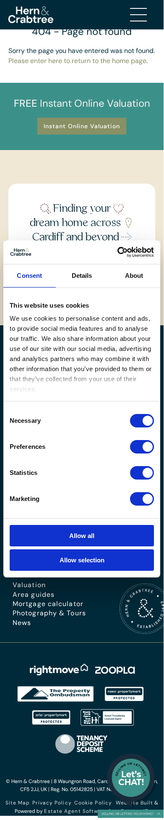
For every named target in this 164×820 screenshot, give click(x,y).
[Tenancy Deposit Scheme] (81, 753)
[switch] (142, 447)
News (22, 622)
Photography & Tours (49, 613)
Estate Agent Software (75, 811)
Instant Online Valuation (82, 126)
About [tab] (134, 275)
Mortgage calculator (48, 603)
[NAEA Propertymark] (124, 700)
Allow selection (82, 560)
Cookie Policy (93, 802)
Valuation (29, 584)
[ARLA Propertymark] (51, 723)
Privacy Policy (51, 802)
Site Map (17, 802)
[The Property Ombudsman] (55, 700)
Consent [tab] (29, 275)
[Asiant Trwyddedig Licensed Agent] (107, 723)
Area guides (34, 594)
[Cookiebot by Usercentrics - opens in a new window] (117, 252)
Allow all (81, 535)
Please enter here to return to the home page (77, 60)
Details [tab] (82, 275)
